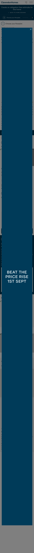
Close (17, 276)
